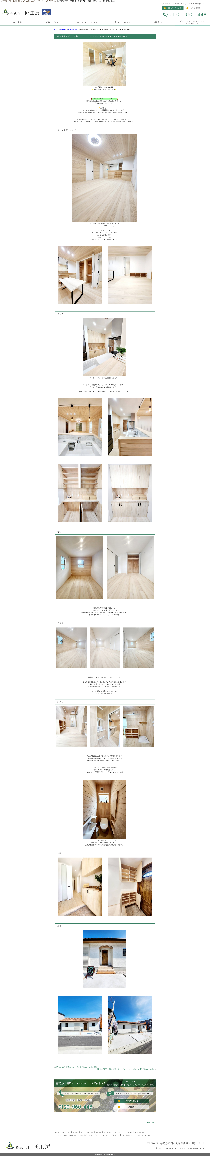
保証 (90, 1135)
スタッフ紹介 (108, 1132)
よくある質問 (82, 1135)
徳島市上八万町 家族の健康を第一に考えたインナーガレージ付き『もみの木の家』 (125, 1069)
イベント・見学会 (61, 1135)
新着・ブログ (66, 1132)
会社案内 (98, 1132)
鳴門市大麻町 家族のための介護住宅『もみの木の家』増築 (76, 1067)
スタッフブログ (119, 1132)
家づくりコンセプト (87, 1132)
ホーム (56, 29)
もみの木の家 (72, 29)
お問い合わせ (115, 1135)
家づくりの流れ (140, 1132)
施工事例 (63, 29)
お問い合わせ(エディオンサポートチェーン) (136, 1135)
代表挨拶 (129, 1132)
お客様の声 (72, 1135)
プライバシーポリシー (101, 1135)
